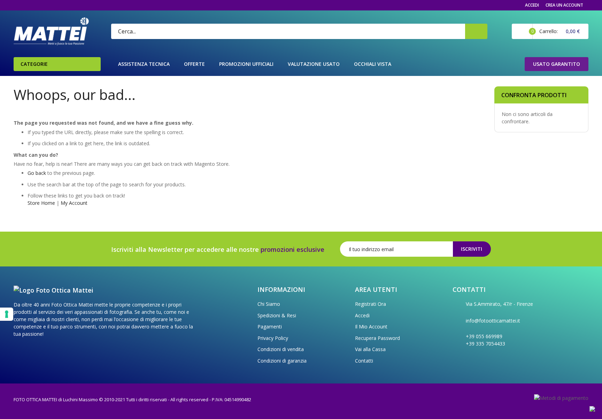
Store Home (41, 203)
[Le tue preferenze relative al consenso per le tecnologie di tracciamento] (6, 314)
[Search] (476, 31)
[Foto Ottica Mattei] (51, 31)
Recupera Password (377, 338)
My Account (74, 203)
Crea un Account (564, 5)
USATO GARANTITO (556, 64)
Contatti (364, 360)
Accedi (532, 5)
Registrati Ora (370, 304)
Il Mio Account (371, 326)
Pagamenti (269, 326)
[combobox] (256, 31)
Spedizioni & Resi (276, 315)
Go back (37, 173)
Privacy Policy (272, 338)
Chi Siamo (268, 304)
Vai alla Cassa (370, 349)
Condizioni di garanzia (282, 360)
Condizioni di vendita (280, 349)
